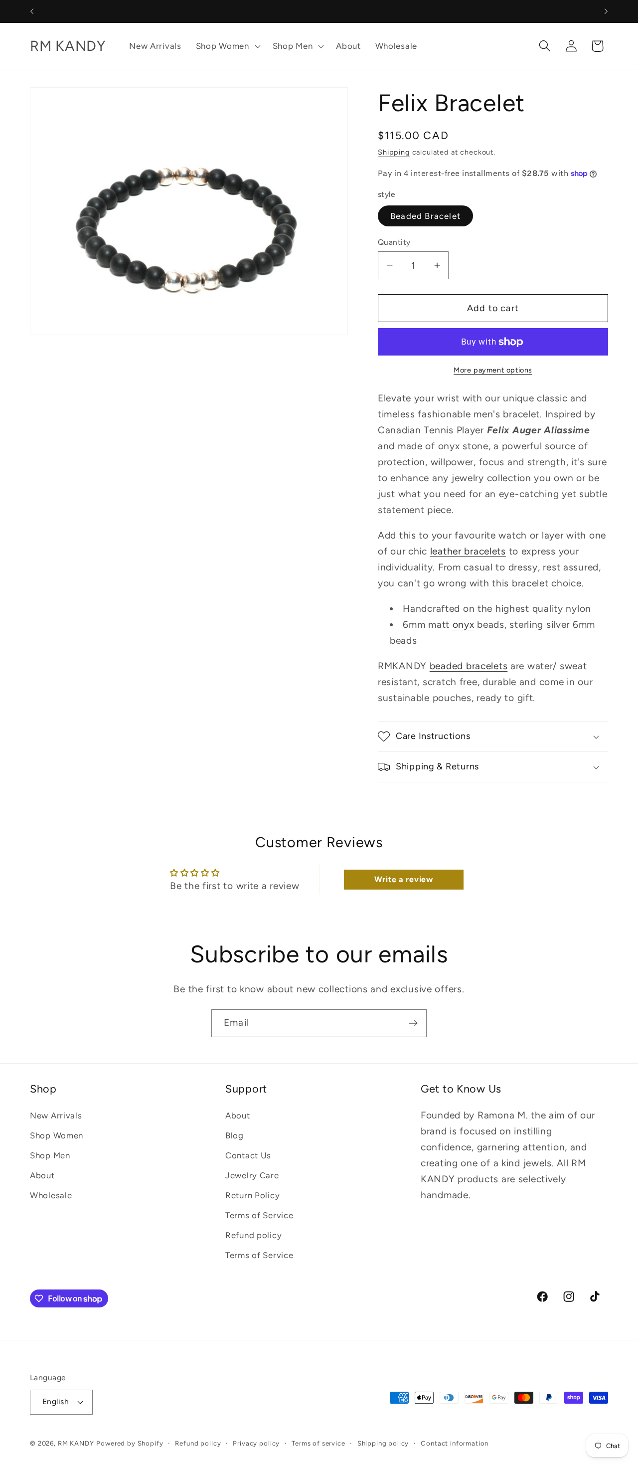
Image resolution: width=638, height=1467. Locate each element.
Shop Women (56, 1135)
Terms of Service (259, 1215)
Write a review (403, 879)
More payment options (493, 370)
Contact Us (248, 1155)
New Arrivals (56, 1115)
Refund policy (253, 1235)
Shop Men (50, 1155)
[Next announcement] (606, 11)
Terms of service (318, 1443)
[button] (226, 45)
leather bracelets (468, 551)
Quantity (394, 242)
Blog (234, 1135)
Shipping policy (383, 1443)
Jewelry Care (252, 1175)
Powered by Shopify (129, 1443)
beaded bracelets (469, 666)
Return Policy (252, 1195)
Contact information (454, 1443)
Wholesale (51, 1195)
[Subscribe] (413, 1023)
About (42, 1175)
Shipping (394, 152)
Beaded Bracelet (425, 216)
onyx (464, 624)
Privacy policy (256, 1443)
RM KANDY (76, 1443)
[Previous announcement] (32, 11)
